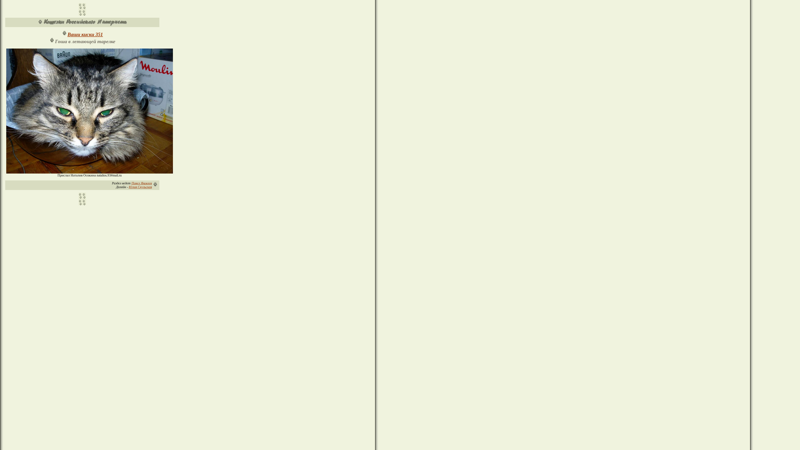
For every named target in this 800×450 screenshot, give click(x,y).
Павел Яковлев (141, 183)
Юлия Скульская (140, 187)
